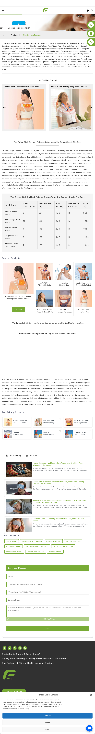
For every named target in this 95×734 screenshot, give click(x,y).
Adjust (47, 729)
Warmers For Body (55, 552)
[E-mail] (91, 33)
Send (47, 628)
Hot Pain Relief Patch (73, 541)
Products (14, 35)
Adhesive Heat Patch (53, 541)
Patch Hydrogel (11, 541)
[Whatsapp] (91, 42)
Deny (47, 722)
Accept (48, 716)
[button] (91, 695)
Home (4, 35)
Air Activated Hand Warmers (32, 541)
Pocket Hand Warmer (13, 546)
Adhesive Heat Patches (14, 552)
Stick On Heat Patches (32, 35)
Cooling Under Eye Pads (35, 552)
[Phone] (91, 25)
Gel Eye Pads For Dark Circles (63, 546)
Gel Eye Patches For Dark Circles (37, 546)
